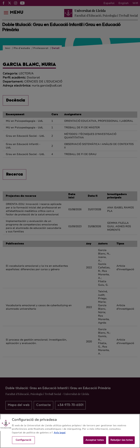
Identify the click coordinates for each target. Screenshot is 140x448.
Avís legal (59, 432)
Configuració (23, 440)
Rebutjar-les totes (121, 440)
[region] (70, 431)
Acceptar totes (94, 440)
